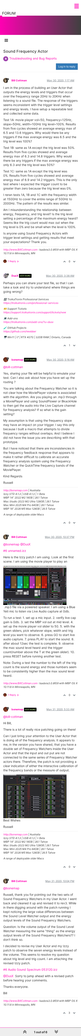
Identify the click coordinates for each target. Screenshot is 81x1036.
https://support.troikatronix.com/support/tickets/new (34, 312)
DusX (14, 275)
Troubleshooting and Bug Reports (33, 58)
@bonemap (11, 544)
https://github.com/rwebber (19, 331)
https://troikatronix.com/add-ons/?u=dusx (28, 322)
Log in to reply (66, 66)
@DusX (25, 544)
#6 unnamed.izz (14, 550)
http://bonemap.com (15, 490)
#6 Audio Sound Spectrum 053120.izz (30, 969)
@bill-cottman (13, 367)
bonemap (17, 359)
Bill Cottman (19, 80)
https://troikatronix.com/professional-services (30, 303)
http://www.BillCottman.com (20, 249)
